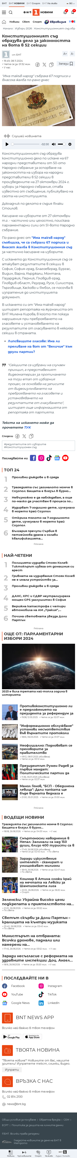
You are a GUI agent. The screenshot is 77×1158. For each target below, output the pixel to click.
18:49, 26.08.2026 (30, 870)
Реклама (38, 544)
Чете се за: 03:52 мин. (35, 949)
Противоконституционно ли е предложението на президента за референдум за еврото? (46, 709)
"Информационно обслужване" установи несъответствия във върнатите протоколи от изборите (46, 729)
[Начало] (4, 22)
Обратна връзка (49, 1119)
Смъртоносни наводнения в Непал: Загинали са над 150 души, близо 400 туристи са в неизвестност (47, 842)
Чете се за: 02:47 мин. (53, 870)
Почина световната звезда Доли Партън (39, 618)
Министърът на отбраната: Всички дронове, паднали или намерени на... (31, 940)
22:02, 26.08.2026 (30, 890)
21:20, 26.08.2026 (12, 908)
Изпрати (12, 1069)
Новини (14, 21)
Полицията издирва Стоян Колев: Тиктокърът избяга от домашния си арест (43, 566)
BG (71, 3)
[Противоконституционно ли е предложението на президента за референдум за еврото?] (10, 712)
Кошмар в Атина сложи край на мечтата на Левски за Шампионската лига (45, 882)
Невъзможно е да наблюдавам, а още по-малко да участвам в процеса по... (42, 499)
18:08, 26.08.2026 (12, 831)
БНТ (4, 3)
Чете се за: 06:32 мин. (53, 890)
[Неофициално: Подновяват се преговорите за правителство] (10, 752)
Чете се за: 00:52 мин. (35, 908)
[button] (63, 1153)
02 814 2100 (15, 1096)
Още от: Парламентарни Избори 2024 (33, 636)
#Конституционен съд (20, 447)
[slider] (25, 144)
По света (54, 852)
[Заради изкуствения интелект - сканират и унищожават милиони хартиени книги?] (10, 865)
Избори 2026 (23, 28)
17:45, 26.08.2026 (12, 949)
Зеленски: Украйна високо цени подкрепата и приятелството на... (38, 902)
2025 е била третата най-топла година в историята (34, 693)
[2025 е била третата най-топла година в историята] (38, 667)
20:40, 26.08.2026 (12, 926)
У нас (7, 67)
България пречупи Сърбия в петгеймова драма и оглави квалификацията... (35, 534)
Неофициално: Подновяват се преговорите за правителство (46, 749)
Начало (8, 28)
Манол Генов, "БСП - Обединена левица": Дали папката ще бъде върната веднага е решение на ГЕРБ (47, 789)
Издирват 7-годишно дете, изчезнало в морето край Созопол (43, 509)
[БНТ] (7, 54)
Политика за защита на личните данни (37, 1125)
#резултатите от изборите (25, 444)
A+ (65, 54)
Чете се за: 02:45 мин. (33, 852)
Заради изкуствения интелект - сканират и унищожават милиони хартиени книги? (41, 862)
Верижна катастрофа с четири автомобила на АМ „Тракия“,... (39, 608)
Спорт (37, 21)
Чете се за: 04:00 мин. (36, 831)
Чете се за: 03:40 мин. (36, 926)
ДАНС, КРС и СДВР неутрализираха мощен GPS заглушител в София (41, 598)
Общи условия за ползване (19, 1119)
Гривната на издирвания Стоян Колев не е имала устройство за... (43, 577)
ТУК (27, 427)
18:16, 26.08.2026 (12, 965)
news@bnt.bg (16, 1104)
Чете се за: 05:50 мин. (35, 965)
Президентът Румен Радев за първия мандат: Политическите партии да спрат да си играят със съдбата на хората (46, 769)
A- (72, 54)
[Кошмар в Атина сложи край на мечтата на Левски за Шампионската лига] (10, 885)
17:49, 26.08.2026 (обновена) (36, 849)
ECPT (5, 1125)
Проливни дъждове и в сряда (35, 477)
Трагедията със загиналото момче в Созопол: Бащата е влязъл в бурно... (42, 489)
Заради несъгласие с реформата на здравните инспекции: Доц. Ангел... (37, 958)
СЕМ (66, 1119)
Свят (26, 21)
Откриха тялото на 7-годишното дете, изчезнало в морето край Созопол (40, 521)
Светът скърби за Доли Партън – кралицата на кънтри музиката (36, 920)
